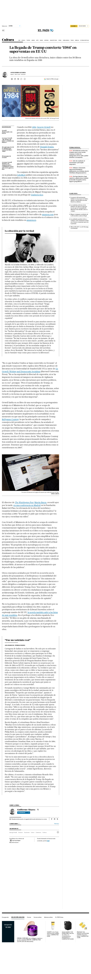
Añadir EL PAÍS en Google (52, 79)
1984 (34, 127)
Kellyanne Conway (10, 419)
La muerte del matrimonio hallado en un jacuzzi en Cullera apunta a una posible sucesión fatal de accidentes (79, 200)
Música (23, 40)
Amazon (20, 832)
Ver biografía (21, 812)
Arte (37, 40)
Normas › (56, 823)
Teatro (28, 40)
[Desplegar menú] (3, 30)
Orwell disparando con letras (7, 132)
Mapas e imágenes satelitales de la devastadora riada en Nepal (79, 215)
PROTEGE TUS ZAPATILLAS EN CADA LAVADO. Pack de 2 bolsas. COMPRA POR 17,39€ (83, 934)
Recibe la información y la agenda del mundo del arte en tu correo (29, 819)
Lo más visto (73, 193)
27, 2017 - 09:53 (20, 74)
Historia (46, 40)
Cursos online (38, 917)
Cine (19, 40)
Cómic (59, 40)
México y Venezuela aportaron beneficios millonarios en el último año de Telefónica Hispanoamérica (79, 170)
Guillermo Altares (18, 72)
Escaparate (5, 917)
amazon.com (48, 214)
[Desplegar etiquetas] (58, 832)
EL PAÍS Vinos (59, 917)
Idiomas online (48, 917)
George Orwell (44, 127)
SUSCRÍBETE (74, 26)
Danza (41, 40)
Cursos (29, 917)
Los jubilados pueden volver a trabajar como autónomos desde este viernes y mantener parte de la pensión (80, 221)
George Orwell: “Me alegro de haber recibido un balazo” (8, 140)
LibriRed (21, 175)
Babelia (77, 40)
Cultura (8, 40)
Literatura (38, 832)
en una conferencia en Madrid (27, 505)
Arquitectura (53, 40)
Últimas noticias (84, 40)
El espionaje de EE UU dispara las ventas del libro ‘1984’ (8, 149)
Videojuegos (66, 40)
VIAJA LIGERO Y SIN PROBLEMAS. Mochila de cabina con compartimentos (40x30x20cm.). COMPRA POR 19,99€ (68, 935)
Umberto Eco (37, 195)
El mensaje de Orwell (6, 157)
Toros (72, 40)
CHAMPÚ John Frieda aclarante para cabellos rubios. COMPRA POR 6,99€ (53, 934)
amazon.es (31, 220)
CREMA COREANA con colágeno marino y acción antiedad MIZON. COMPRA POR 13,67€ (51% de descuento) (29, 940)
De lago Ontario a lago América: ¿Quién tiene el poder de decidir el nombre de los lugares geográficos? (78, 179)
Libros (33, 40)
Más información (13, 842)
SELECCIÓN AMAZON (17, 917)
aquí (48, 840)
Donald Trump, (47, 147)
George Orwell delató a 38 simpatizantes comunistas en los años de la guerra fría (8, 166)
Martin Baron (40, 502)
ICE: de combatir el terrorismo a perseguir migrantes (77, 162)
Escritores (27, 832)
